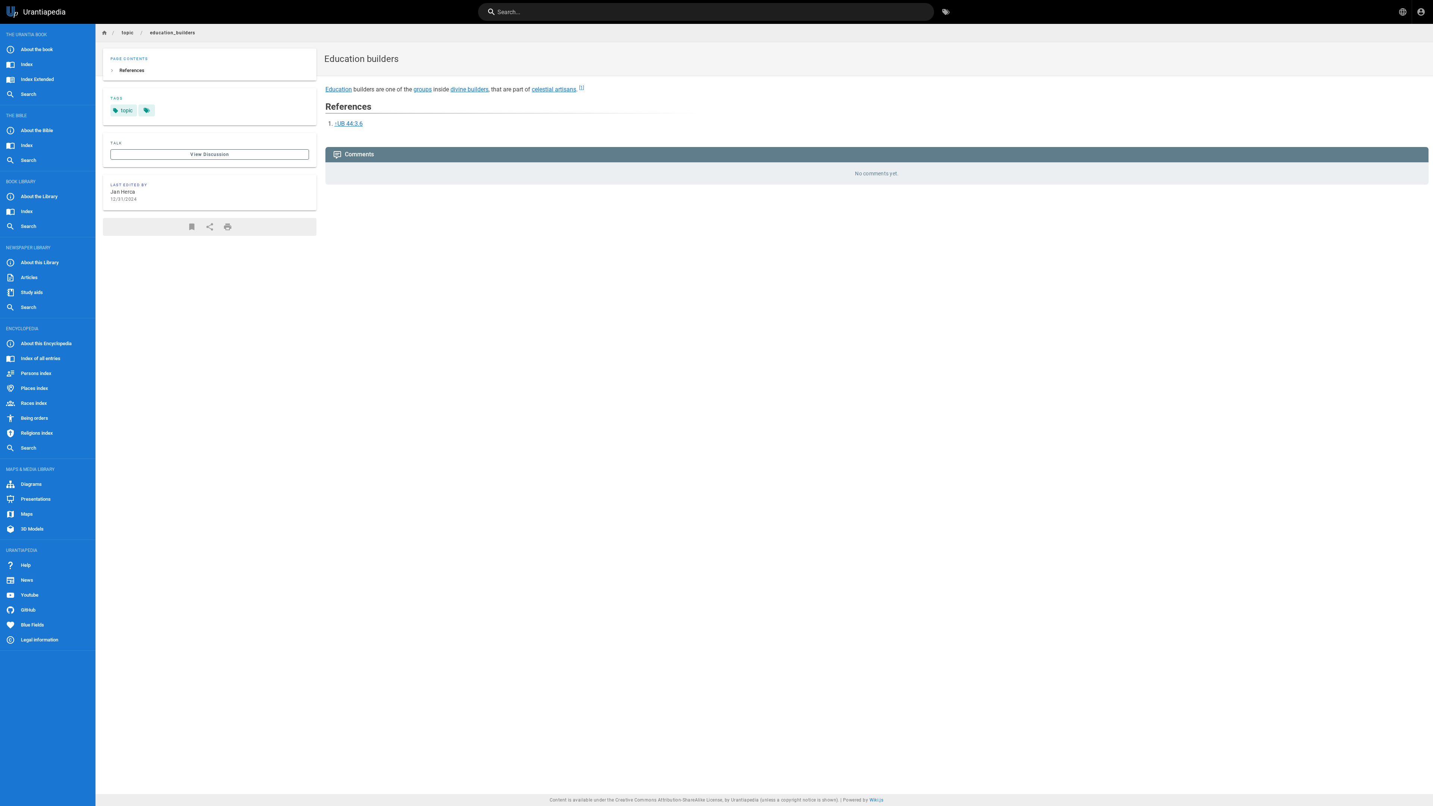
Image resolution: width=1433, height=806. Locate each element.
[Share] (210, 227)
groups (422, 89)
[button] (1403, 12)
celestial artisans (554, 89)
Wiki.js (877, 800)
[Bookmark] (192, 227)
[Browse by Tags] (946, 12)
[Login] (1421, 12)
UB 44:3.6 (350, 123)
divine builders (469, 89)
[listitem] (209, 70)
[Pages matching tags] (146, 110)
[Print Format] (228, 227)
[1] (581, 87)
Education (338, 89)
